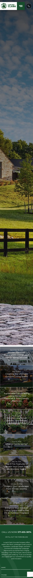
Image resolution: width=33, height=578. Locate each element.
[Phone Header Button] (29, 6)
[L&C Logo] (8, 6)
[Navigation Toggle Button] (21, 6)
